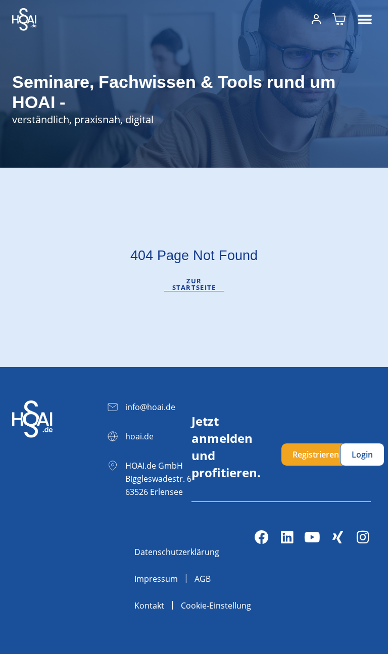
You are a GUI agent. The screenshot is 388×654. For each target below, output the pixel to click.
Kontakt (149, 605)
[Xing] (337, 537)
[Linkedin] (287, 537)
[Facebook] (262, 537)
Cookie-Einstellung (216, 605)
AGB (203, 578)
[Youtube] (312, 537)
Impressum (156, 578)
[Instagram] (363, 537)
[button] (364, 19)
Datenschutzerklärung (176, 552)
